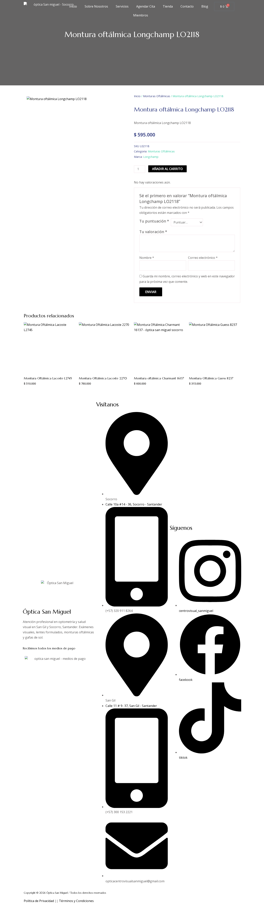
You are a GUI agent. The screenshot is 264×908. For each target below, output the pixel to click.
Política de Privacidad (39, 901)
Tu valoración (153, 231)
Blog (204, 6)
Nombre (146, 258)
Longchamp (150, 157)
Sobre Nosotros (96, 6)
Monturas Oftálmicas (156, 96)
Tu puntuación (154, 221)
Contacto (187, 6)
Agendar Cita (145, 6)
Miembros (140, 15)
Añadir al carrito (167, 169)
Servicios (122, 6)
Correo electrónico (203, 258)
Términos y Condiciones (76, 901)
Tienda (168, 6)
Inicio (73, 6)
